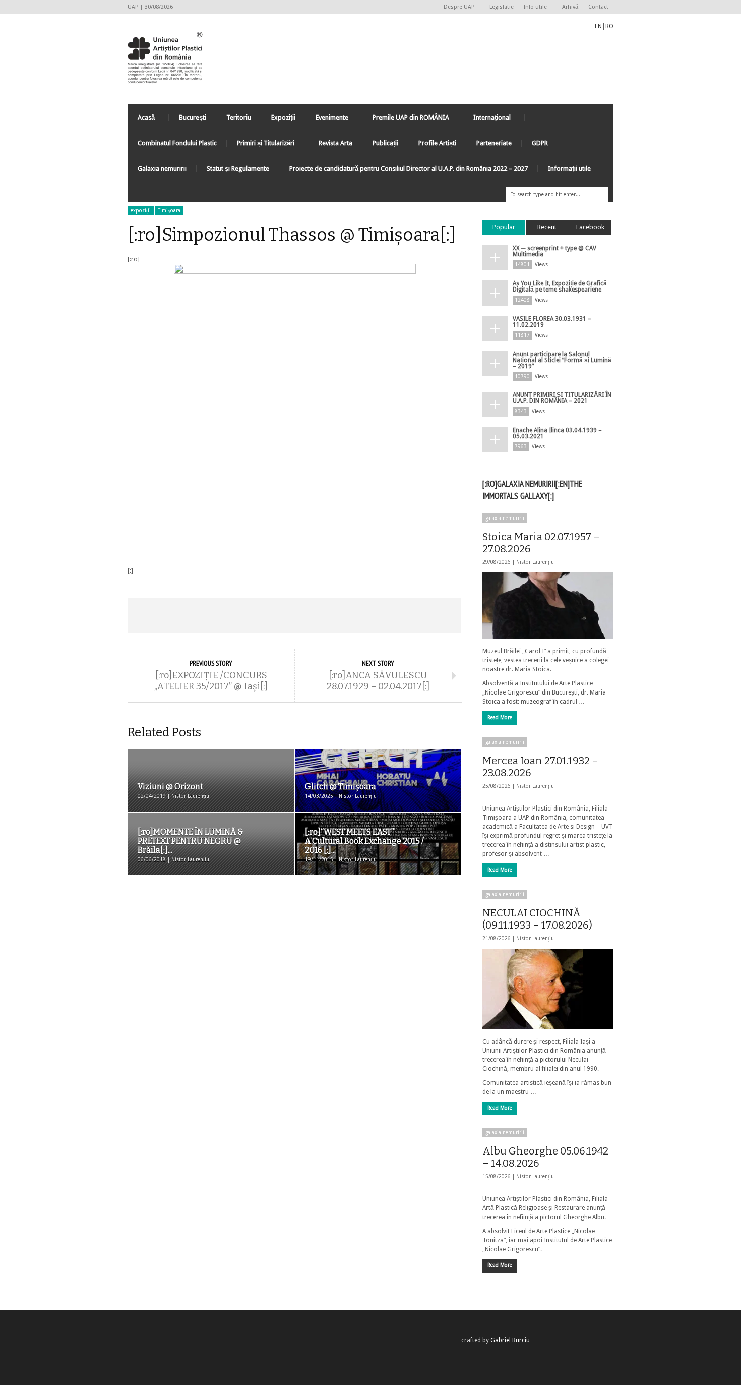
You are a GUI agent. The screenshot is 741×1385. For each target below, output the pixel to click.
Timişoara (169, 210)
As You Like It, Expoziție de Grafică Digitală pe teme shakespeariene (560, 286)
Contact (598, 7)
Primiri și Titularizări (260, 145)
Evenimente (326, 119)
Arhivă (570, 7)
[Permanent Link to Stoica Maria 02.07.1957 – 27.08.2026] (547, 605)
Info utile (533, 7)
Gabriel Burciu (510, 1340)
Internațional (487, 119)
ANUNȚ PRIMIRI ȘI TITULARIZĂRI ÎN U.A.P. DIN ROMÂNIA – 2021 (562, 398)
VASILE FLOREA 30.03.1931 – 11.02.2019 (552, 321)
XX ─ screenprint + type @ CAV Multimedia (554, 251)
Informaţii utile (569, 168)
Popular (503, 227)
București (192, 117)
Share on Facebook (161, 615)
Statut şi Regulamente (238, 168)
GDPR (540, 143)
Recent (547, 227)
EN (598, 26)
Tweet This (227, 615)
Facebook (590, 227)
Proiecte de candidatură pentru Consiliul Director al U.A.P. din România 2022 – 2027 (408, 168)
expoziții (141, 210)
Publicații (385, 143)
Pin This (360, 615)
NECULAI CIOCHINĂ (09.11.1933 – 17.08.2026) (537, 919)
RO (609, 26)
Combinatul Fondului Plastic (177, 143)
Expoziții (283, 117)
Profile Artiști (437, 143)
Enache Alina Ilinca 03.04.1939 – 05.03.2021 (557, 433)
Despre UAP (456, 7)
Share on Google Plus (294, 615)
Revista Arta (335, 143)
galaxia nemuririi (504, 518)
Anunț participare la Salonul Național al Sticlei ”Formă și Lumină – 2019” (562, 360)
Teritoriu (238, 117)
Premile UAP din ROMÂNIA (405, 119)
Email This (427, 615)
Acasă (141, 119)
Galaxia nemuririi (162, 168)
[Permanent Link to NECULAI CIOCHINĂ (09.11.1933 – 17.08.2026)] (547, 989)
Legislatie (501, 7)
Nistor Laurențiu (535, 562)
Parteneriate (494, 143)
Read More (499, 717)
